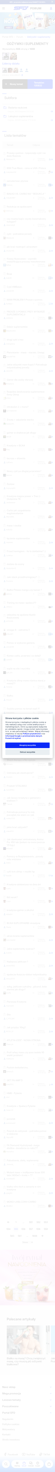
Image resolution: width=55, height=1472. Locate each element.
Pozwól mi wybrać (13, 738)
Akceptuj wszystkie (27, 745)
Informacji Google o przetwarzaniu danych (23, 736)
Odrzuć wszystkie (27, 752)
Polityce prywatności (32, 734)
